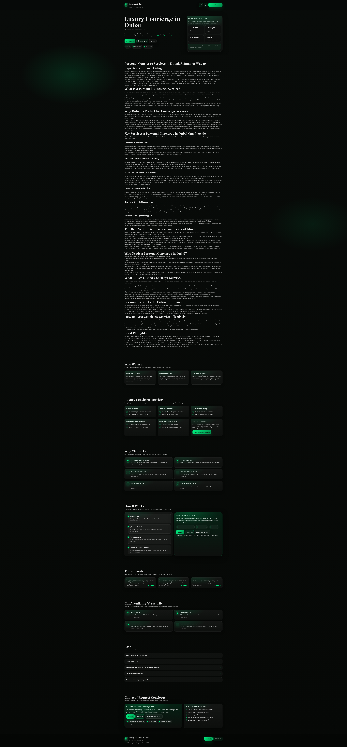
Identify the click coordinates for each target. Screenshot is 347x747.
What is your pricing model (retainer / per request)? (143, 667)
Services (167, 5)
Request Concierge (215, 5)
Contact (175, 5)
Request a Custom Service (202, 432)
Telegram (131, 41)
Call (154, 41)
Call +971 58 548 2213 (202, 532)
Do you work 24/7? (132, 661)
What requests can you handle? (136, 655)
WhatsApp (143, 41)
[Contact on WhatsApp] (205, 5)
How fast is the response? (134, 673)
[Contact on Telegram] (201, 5)
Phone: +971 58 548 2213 (154, 716)
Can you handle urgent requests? (137, 680)
